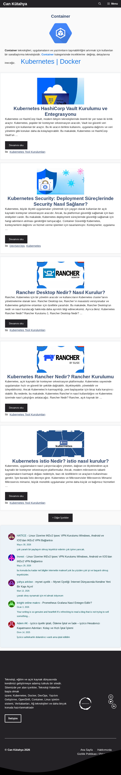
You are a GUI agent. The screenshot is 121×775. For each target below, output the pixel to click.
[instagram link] (110, 697)
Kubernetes (33, 246)
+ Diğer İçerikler (60, 517)
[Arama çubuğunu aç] (99, 4)
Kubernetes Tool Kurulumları (27, 151)
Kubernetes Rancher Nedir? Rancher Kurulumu (60, 376)
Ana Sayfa (87, 749)
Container (47, 54)
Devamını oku (16, 145)
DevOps (42, 695)
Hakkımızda (104, 749)
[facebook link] (114, 706)
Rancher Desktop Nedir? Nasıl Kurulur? (60, 292)
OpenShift (24, 699)
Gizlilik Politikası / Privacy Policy (96, 753)
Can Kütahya (15, 4)
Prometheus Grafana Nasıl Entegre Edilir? (67, 602)
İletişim (13, 718)
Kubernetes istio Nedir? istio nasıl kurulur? (60, 461)
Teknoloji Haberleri (49, 687)
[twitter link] (110, 701)
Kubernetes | (40, 61)
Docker (70, 61)
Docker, (32, 695)
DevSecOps (17, 246)
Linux (47, 699)
